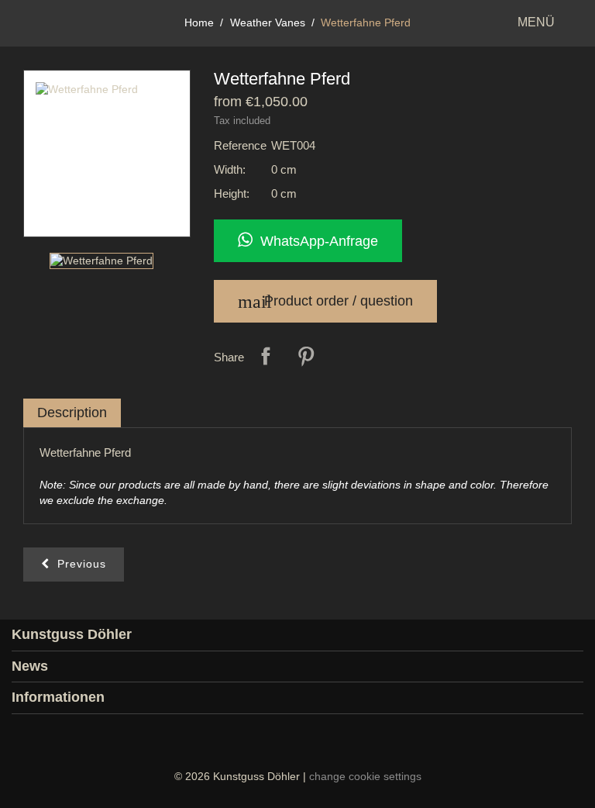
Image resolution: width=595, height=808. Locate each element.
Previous (78, 564)
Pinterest (306, 355)
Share (265, 355)
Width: (230, 169)
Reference (240, 145)
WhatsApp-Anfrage (315, 241)
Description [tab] (72, 412)
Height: (231, 193)
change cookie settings (365, 776)
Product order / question (325, 302)
